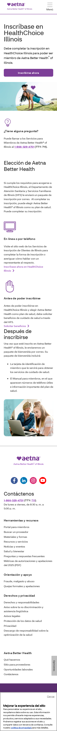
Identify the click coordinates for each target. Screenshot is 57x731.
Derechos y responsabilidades (21, 602)
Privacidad (10, 625)
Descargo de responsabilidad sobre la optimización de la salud (26, 632)
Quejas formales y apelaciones (22, 586)
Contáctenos (11, 674)
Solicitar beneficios (15, 326)
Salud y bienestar (14, 551)
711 (33, 500)
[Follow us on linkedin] (23, 480)
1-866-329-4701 (24, 146)
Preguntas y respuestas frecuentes (24, 556)
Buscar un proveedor (16, 531)
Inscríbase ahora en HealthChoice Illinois (23, 268)
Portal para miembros (16, 527)
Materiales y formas (15, 536)
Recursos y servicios (16, 541)
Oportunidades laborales (18, 669)
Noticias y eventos (14, 546)
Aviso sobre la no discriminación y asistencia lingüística (23, 609)
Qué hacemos (12, 659)
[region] (28, 711)
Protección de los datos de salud (23, 620)
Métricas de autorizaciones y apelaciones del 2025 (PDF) (28, 563)
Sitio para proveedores (17, 664)
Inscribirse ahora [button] (28, 72)
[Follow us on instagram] (33, 480)
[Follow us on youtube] (42, 480)
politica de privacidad (21, 727)
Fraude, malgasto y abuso (19, 581)
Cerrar (51, 696)
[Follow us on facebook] (14, 480)
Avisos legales (12, 616)
